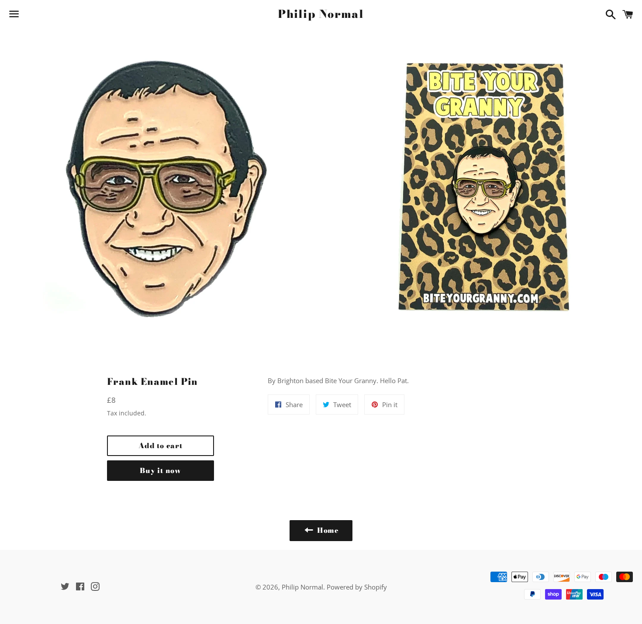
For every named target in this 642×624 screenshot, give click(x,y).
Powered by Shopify (357, 587)
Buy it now (160, 470)
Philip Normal (321, 14)
